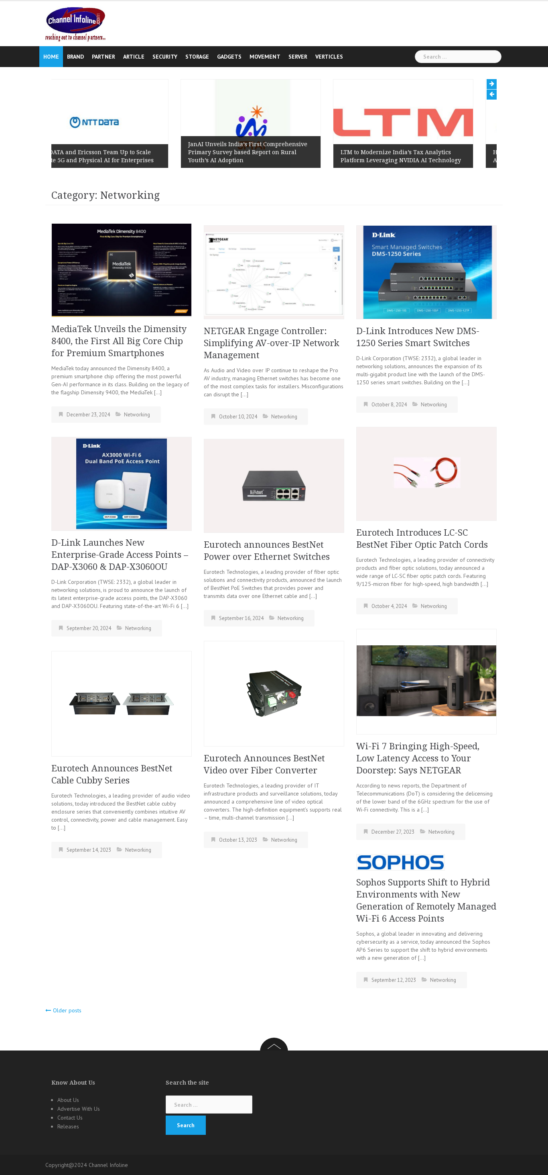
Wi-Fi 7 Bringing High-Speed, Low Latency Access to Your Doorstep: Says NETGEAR (417, 758)
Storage (197, 56)
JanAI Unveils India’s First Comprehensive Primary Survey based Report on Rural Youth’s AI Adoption (118, 152)
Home (51, 56)
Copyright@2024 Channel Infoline (86, 1165)
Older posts (67, 1010)
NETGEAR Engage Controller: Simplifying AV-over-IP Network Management (271, 343)
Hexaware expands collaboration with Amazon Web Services (417, 156)
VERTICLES (329, 56)
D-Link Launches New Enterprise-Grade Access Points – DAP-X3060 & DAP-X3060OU (119, 555)
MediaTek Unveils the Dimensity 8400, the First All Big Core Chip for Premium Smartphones (119, 341)
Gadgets (229, 56)
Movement (265, 56)
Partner (103, 56)
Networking (137, 414)
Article (133, 56)
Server (297, 56)
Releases (68, 1126)
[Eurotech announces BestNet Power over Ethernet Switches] (274, 485)
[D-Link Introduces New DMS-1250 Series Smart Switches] (426, 271)
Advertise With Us (78, 1108)
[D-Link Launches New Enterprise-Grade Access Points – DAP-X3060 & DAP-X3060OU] (121, 483)
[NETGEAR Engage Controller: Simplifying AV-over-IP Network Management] (274, 271)
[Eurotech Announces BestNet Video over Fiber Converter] (274, 693)
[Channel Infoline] (75, 23)
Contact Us (70, 1117)
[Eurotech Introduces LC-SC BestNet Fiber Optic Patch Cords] (426, 473)
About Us (68, 1100)
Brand (75, 56)
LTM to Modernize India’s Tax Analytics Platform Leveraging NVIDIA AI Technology (271, 156)
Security (164, 56)
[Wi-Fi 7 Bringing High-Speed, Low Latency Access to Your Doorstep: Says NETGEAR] (426, 681)
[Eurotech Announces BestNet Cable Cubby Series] (121, 703)
